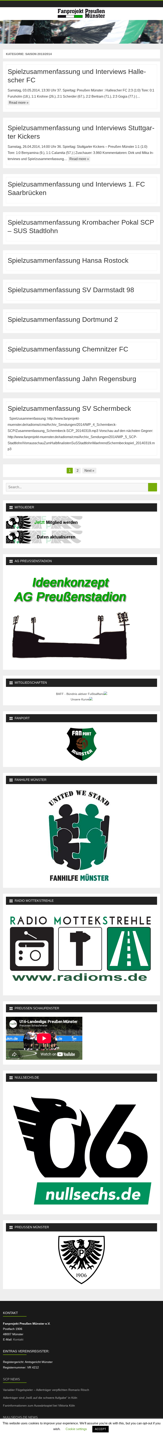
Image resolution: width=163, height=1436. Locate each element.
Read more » (18, 102)
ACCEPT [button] (100, 1429)
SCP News (11, 1379)
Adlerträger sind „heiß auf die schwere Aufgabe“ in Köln (41, 1397)
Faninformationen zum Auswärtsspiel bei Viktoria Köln (40, 1405)
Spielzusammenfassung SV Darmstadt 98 (71, 290)
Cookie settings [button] (76, 1429)
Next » (89, 470)
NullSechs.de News (20, 1417)
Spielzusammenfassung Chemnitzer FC (68, 349)
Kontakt (18, 1339)
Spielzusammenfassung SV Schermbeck (69, 408)
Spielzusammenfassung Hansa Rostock (68, 260)
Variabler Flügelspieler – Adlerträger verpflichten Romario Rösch (46, 1390)
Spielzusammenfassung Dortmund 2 (63, 319)
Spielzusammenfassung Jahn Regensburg (72, 379)
